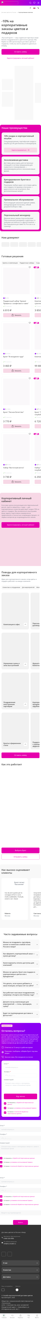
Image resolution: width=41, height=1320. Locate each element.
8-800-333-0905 (9, 1238)
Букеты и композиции (10, 263)
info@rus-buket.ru (10, 1244)
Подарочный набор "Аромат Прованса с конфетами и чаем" (16, 302)
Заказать (18, 315)
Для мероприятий (28, 587)
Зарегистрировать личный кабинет (20, 58)
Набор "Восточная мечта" (13, 468)
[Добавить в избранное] (29, 267)
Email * (2, 1125)
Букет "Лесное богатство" (13, 412)
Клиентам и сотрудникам (11, 587)
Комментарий (8, 1079)
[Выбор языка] (34, 8)
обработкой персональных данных (24, 1158)
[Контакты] (38, 8)
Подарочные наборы (27, 263)
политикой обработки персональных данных (17, 1112)
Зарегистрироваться (19, 150)
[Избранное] (34, 3)
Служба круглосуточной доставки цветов (18, 1295)
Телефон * (3, 1134)
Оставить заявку (20, 52)
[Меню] (38, 3)
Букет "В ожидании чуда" (13, 356)
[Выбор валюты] (30, 8)
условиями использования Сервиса (25, 1108)
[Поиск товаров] (30, 3)
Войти (20, 1222)
